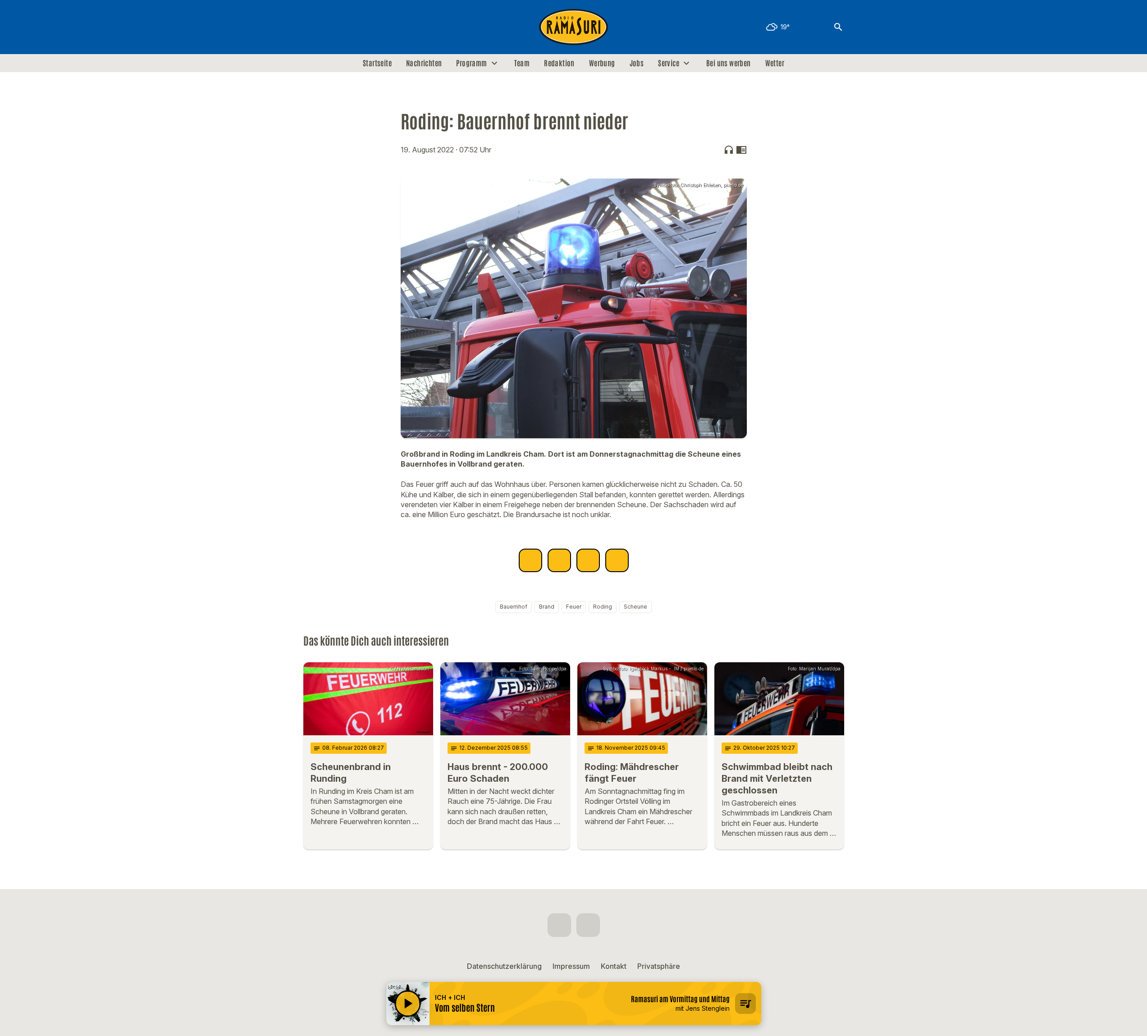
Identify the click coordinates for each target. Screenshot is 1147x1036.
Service (668, 63)
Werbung (602, 63)
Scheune (635, 606)
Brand (546, 606)
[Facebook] (312, 27)
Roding (602, 606)
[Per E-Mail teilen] (617, 560)
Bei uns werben (728, 63)
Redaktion (559, 63)
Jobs (637, 63)
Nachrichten (424, 63)
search (838, 27)
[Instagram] (330, 27)
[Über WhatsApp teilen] (588, 560)
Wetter (774, 63)
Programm (471, 63)
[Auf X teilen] (559, 560)
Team (522, 63)
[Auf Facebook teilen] (530, 560)
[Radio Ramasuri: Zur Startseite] (574, 27)
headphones (728, 149)
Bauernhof (513, 606)
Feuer (573, 606)
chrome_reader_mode (741, 149)
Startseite (377, 63)
